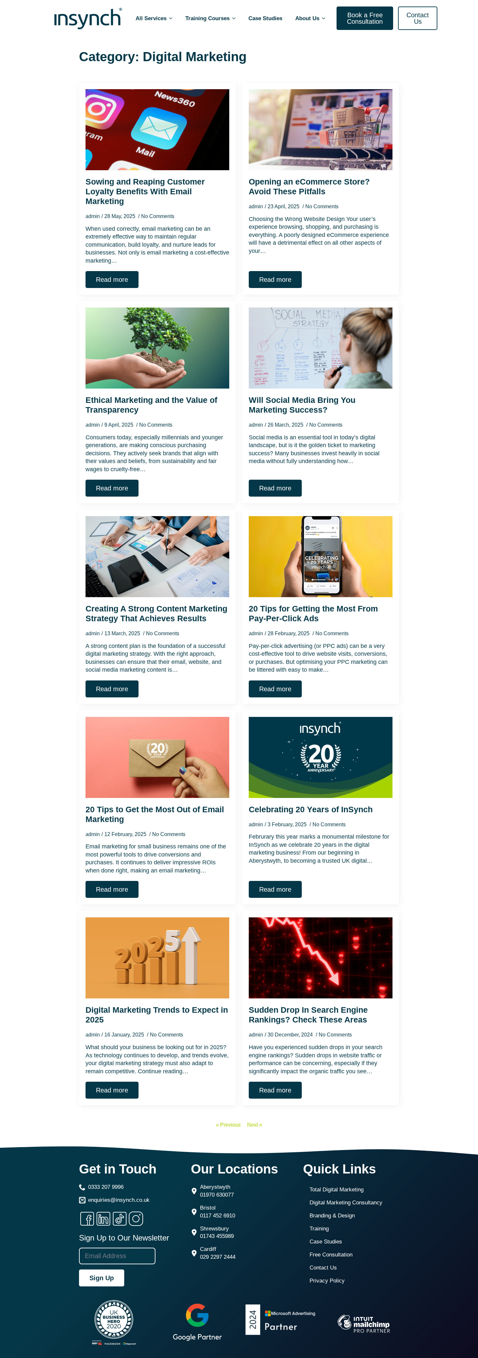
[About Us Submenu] (325, 18)
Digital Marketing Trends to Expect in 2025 (157, 1014)
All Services (151, 18)
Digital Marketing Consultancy (346, 1203)
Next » (254, 1125)
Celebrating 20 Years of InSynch (311, 809)
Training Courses (207, 18)
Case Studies (265, 18)
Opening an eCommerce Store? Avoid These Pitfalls (309, 186)
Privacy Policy (327, 1281)
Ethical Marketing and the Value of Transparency (151, 404)
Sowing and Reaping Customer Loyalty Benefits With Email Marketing (145, 191)
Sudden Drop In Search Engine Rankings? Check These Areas (308, 1014)
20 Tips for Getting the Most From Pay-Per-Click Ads (313, 613)
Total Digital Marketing (337, 1190)
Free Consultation (331, 1255)
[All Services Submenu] (172, 18)
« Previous (228, 1125)
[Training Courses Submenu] (236, 18)
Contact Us (323, 1268)
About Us (307, 18)
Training (319, 1229)
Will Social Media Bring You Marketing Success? (302, 404)
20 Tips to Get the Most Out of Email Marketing (155, 814)
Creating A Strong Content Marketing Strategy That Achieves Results (156, 613)
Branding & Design (332, 1216)
